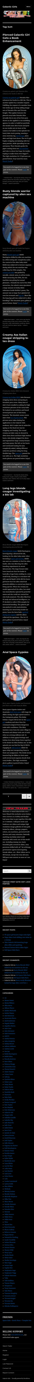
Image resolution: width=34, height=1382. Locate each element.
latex (24, 179)
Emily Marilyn (9, 1100)
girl (24, 640)
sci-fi (23, 181)
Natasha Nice (8, 177)
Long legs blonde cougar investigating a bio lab (16, 491)
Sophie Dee (8, 1268)
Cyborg (7, 1077)
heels (21, 179)
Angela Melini (9, 1023)
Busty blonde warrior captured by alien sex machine (17, 194)
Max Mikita (8, 1186)
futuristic (16, 179)
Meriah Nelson (9, 1194)
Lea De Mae (8, 1166)
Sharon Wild (8, 1250)
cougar (12, 476)
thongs (5, 183)
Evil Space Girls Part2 (12, 950)
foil (12, 179)
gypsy (4, 785)
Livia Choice (8, 1176)
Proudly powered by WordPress (21, 1378)
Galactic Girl (8, 1112)
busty (26, 177)
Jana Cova (7, 1130)
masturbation (15, 323)
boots (22, 475)
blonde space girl (13, 255)
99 (5, 998)
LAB (9, 323)
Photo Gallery (9, 1230)
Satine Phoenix (9, 1242)
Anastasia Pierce (19, 782)
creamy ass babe (8, 272)
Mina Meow (8, 1202)
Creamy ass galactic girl (11, 98)
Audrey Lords (9, 1049)
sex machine (23, 148)
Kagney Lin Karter (11, 1145)
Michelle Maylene (10, 1196)
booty (22, 177)
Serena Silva (8, 1245)
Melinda (7, 1189)
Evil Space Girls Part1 (23, 975)
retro (19, 181)
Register (6, 1355)
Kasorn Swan (9, 1151)
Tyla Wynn (8, 1291)
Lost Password (8, 1364)
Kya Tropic (8, 1156)
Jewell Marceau (9, 1138)
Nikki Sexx (8, 1219)
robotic (27, 323)
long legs (12, 642)
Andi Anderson (9, 1021)
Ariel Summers (9, 1033)
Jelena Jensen (9, 1135)
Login (25, 170)
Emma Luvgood (10, 1102)
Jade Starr (8, 1125)
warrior (12, 644)
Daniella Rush (9, 1092)
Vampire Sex (26, 1320)
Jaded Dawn (8, 1128)
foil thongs (20, 136)
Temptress (8, 1286)
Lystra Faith (8, 1184)
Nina (6, 1222)
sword (7, 644)
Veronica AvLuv (10, 1296)
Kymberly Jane (9, 1161)
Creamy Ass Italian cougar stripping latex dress (16, 338)
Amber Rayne (9, 1013)
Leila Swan (8, 1168)
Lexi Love (7, 1174)
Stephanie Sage (10, 1270)
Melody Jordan (9, 1191)
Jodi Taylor (8, 1140)
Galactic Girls (10, 6)
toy (16, 787)
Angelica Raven (9, 1026)
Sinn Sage (8, 1263)
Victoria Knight (10, 1298)
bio (28, 638)
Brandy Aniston (10, 1059)
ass (15, 177)
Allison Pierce (9, 1008)
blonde (5, 321)
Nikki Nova (8, 1217)
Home (5, 1350)
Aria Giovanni (8, 475)
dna (28, 321)
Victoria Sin (8, 1301)
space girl (18, 453)
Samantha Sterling (11, 1237)
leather (14, 478)
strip (24, 478)
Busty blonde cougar (10, 551)
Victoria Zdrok (9, 1303)
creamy (5, 179)
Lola (6, 1179)
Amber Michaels (9, 782)
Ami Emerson (9, 1016)
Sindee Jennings (10, 1260)
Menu (28, 6)
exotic (21, 476)
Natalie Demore (10, 1204)
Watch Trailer (7, 161)
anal (27, 782)
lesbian (9, 785)
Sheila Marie (8, 1255)
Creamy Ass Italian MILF (11, 397)
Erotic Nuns (16, 1320)
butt (30, 177)
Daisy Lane (8, 1082)
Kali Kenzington (10, 1148)
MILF (18, 478)
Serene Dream (9, 1247)
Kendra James (9, 1153)
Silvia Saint (8, 1258)
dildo (24, 321)
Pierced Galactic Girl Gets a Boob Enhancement (16, 38)
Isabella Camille (10, 1117)
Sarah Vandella (9, 1240)
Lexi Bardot (8, 1171)
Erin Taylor (8, 1105)
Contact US (7, 1368)
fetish (9, 179)
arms (21, 319)
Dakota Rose (8, 1089)
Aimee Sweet (9, 1000)
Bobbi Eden (8, 1056)
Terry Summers (10, 1288)
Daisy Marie (8, 1084)
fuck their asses (15, 712)
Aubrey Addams (10, 1046)
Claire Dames (9, 1072)
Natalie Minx (9, 1207)
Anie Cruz (7, 1028)
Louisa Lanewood (10, 1181)
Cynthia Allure (9, 1079)
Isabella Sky (8, 1120)
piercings (15, 181)
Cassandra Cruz (9, 1067)
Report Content (8, 1373)
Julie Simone (9, 1143)
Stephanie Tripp (10, 1273)
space (15, 325)
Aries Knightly (9, 1041)
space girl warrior (17, 559)
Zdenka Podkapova (11, 1306)
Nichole (7, 1212)
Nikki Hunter (9, 1214)
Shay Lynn (8, 1252)
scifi (4, 325)
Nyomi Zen (8, 1224)
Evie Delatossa (9, 1110)
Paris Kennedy (9, 1227)
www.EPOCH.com (17, 1335)
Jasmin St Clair (9, 1133)
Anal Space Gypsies (15, 652)
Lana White (8, 1163)
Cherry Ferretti (9, 1069)
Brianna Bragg (9, 1064)
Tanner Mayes (9, 1283)
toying (19, 325)
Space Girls (7, 1320)
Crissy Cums (8, 1074)
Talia (6, 1278)
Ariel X (6, 1036)
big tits (18, 177)
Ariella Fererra (9, 1039)
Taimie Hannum (10, 1275)
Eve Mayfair (8, 1107)
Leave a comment (13, 183)
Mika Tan (7, 1199)
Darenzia (7, 1095)
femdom (24, 784)
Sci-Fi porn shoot (17, 418)
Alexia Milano (9, 1003)
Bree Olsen (8, 1061)
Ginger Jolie (8, 1115)
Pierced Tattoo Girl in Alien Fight (16, 947)
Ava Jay (7, 1051)
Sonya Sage (8, 1265)
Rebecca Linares (10, 1232)
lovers (13, 785)
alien (17, 319)
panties (9, 181)
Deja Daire (8, 1097)
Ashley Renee (9, 1044)
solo (4, 644)
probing (22, 323)
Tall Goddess (9, 1280)
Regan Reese (9, 1235)
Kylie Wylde (8, 1158)
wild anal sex (16, 748)
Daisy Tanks (8, 1087)
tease (28, 478)
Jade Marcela (9, 1123)
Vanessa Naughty (10, 1293)
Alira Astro (8, 1005)
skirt (26, 181)
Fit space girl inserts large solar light (17, 935)
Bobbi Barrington (9, 319)
